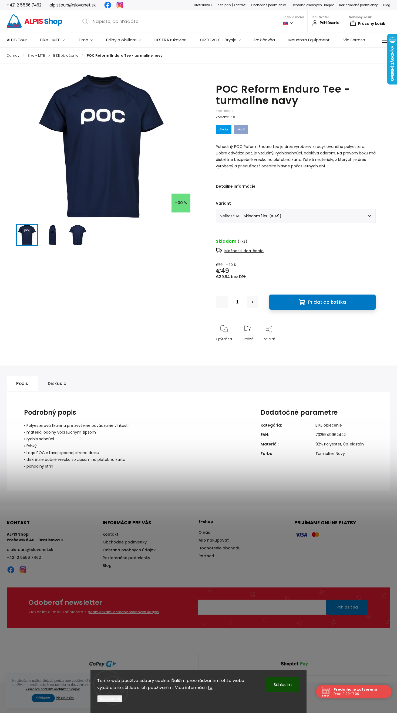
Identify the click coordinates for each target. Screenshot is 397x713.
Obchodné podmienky (268, 5)
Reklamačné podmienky (358, 5)
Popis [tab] (22, 383)
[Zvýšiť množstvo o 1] (252, 302)
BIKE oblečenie (328, 425)
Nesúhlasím (65, 698)
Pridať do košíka (327, 302)
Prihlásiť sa (347, 607)
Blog (386, 5)
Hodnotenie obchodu (219, 548)
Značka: (226, 117)
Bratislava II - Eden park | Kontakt (219, 5)
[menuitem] (20, 40)
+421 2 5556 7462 (24, 557)
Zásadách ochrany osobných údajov (53, 689)
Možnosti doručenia (244, 251)
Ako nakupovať (213, 540)
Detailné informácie (235, 186)
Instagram (120, 5)
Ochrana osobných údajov (312, 5)
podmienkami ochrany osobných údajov (123, 612)
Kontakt (110, 534)
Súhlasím (283, 684)
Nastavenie (109, 698)
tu (210, 687)
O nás (204, 532)
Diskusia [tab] (57, 383)
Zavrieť (365, 348)
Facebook (108, 5)
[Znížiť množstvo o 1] (222, 302)
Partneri (206, 556)
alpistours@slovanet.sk (30, 549)
